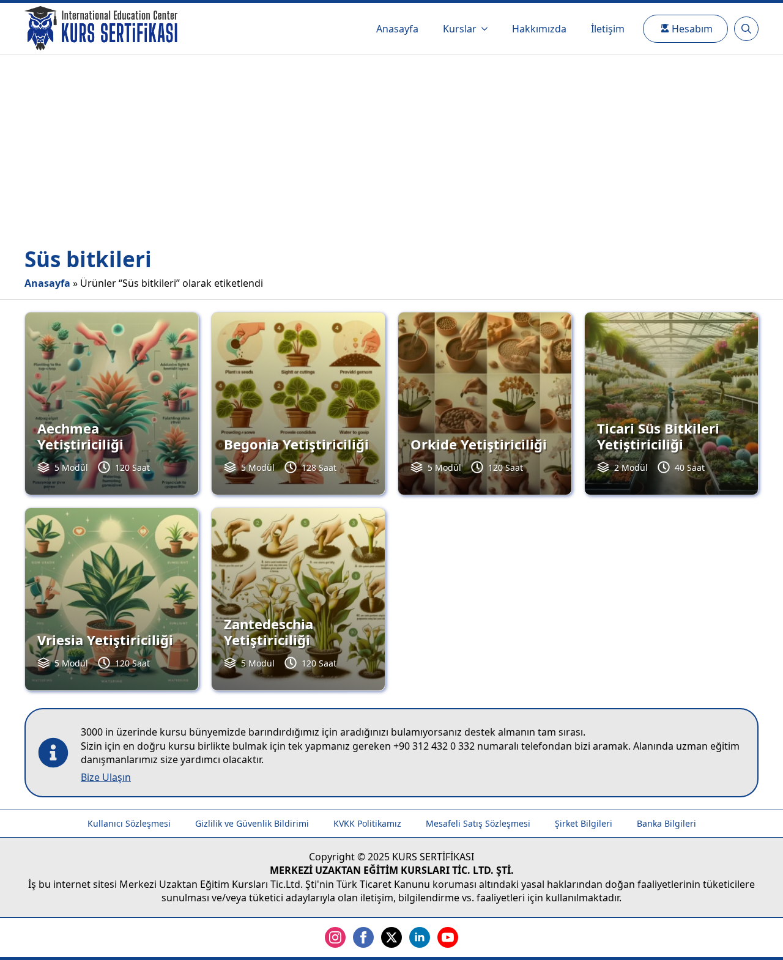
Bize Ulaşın (106, 777)
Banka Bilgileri (666, 823)
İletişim (608, 28)
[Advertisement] (391, 146)
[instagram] (335, 937)
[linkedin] (419, 937)
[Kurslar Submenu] (488, 29)
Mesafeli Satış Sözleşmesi (478, 823)
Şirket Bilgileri (583, 823)
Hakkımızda (539, 28)
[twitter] (391, 937)
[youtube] (447, 937)
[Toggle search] (746, 29)
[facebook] (363, 937)
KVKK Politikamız (367, 823)
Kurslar (460, 28)
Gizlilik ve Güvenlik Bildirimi (252, 823)
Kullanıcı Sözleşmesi (129, 823)
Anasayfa (397, 28)
